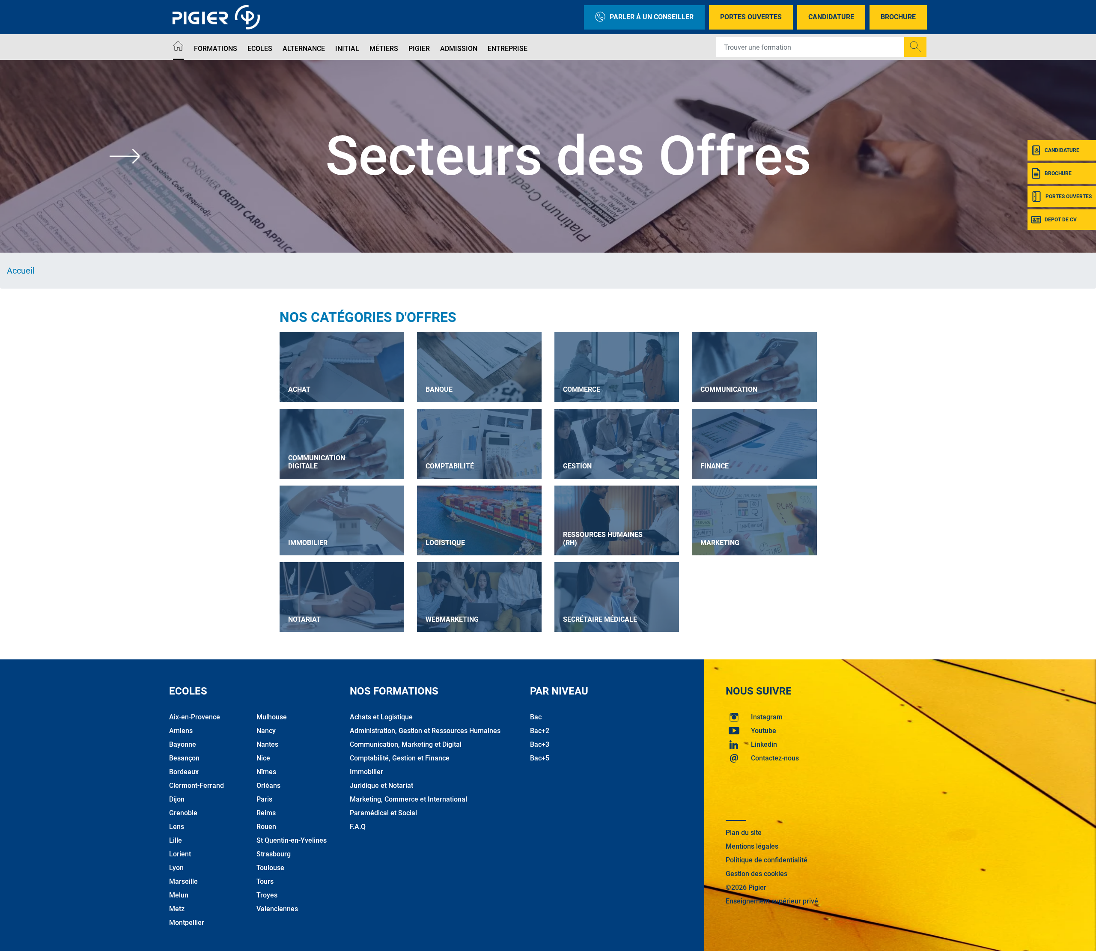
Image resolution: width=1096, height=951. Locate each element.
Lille (175, 840)
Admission (458, 49)
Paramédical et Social (383, 813)
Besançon (184, 758)
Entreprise (507, 49)
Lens (176, 827)
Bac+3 (539, 744)
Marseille (183, 881)
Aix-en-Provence (194, 717)
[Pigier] (218, 17)
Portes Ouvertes (751, 17)
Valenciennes (277, 909)
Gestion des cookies (756, 874)
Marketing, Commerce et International (408, 799)
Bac (536, 717)
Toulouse (270, 868)
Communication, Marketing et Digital (406, 744)
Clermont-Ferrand (196, 785)
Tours (265, 881)
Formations (215, 49)
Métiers (383, 49)
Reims (266, 813)
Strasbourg (273, 854)
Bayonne (182, 744)
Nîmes (266, 772)
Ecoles (259, 49)
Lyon (176, 868)
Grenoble (183, 813)
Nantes (267, 744)
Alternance (304, 49)
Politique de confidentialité (766, 860)
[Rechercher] (915, 47)
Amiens (181, 731)
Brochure (898, 17)
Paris (264, 799)
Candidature (831, 17)
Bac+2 (539, 731)
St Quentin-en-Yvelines (291, 840)
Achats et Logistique (381, 717)
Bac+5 (539, 758)
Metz (177, 909)
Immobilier (366, 772)
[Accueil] (178, 47)
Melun (178, 895)
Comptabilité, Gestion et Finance (400, 758)
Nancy (266, 731)
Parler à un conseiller (652, 17)
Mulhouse (271, 717)
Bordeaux (184, 772)
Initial (347, 49)
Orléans (268, 785)
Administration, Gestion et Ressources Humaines (425, 731)
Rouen (266, 827)
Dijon (177, 799)
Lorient (180, 854)
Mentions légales (752, 846)
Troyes (266, 895)
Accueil (21, 270)
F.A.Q (358, 827)
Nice (263, 758)
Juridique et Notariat (381, 785)
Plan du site (744, 833)
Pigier (419, 49)
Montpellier (186, 922)
